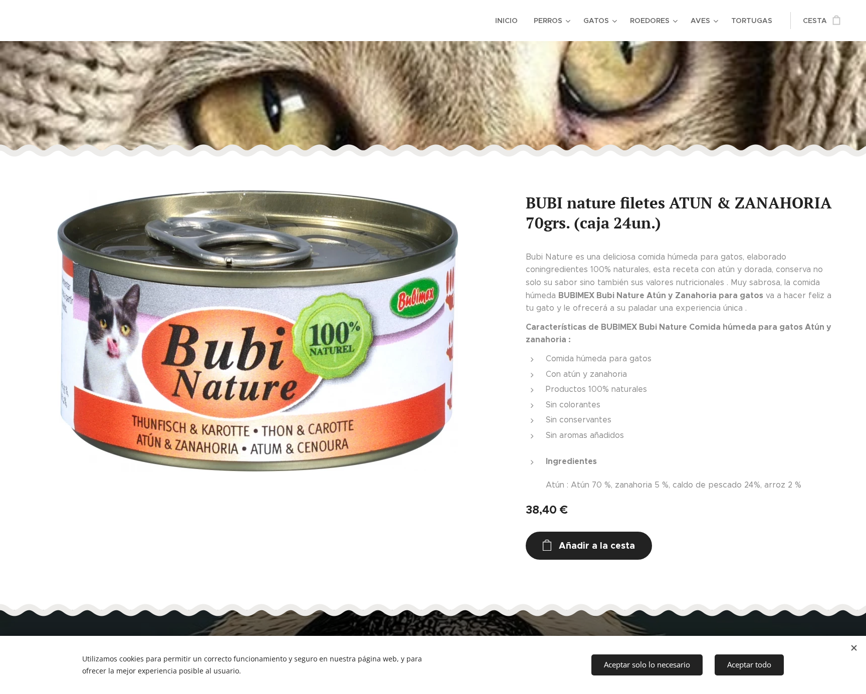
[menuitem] (509, 20)
